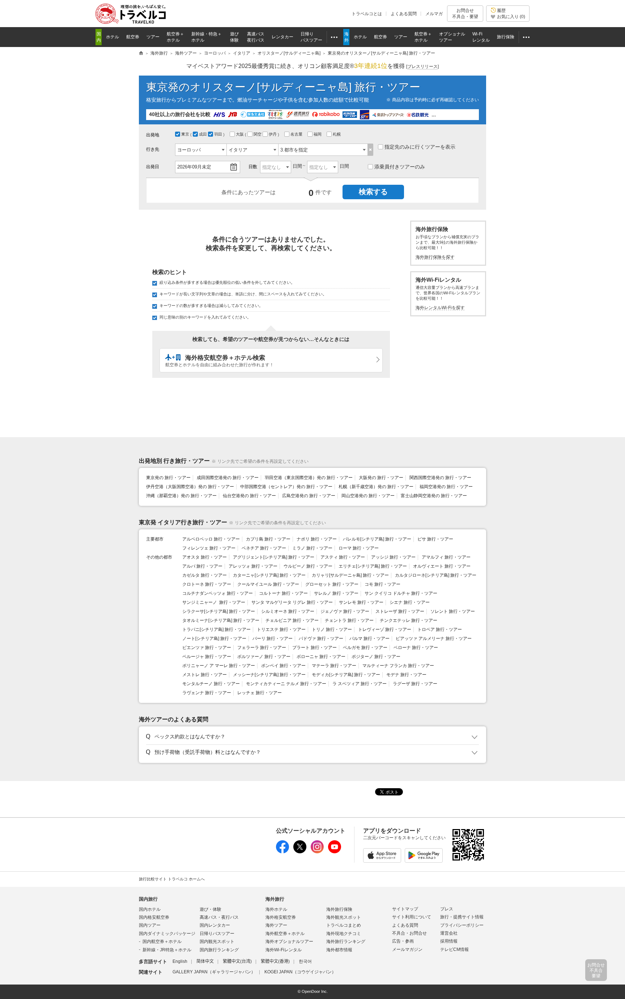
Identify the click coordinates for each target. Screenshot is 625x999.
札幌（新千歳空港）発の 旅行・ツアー (376, 486)
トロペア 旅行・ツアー (439, 629)
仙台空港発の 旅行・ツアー (249, 495)
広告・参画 (403, 941)
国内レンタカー (215, 925)
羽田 (218, 134)
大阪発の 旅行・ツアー (381, 477)
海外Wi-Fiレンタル (283, 949)
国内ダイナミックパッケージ (167, 933)
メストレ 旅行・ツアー (204, 674)
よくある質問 (404, 14)
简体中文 (205, 961)
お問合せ (465, 13)
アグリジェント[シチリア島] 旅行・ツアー (273, 557)
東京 (185, 134)
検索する (373, 192)
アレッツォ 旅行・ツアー (253, 566)
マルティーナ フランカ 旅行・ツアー (398, 665)
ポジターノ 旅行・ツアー (376, 656)
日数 (252, 166)
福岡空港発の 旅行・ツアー (446, 486)
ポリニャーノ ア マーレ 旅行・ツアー (218, 665)
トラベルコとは (367, 14)
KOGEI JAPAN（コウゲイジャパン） (300, 971)
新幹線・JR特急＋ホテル (167, 949)
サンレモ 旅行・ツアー (361, 602)
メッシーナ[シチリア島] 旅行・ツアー (269, 674)
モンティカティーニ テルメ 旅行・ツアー (286, 683)
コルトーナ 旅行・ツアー (283, 593)
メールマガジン (407, 949)
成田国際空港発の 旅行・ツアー (228, 477)
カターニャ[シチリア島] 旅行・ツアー (269, 575)
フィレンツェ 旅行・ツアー (208, 548)
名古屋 (296, 134)
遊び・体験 (210, 909)
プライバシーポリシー (462, 925)
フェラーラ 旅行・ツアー (261, 647)
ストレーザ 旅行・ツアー (399, 611)
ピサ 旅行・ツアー (435, 539)
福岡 (318, 134)
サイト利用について (411, 916)
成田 (203, 134)
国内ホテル (150, 909)
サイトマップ (405, 909)
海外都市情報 (339, 949)
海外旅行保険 (339, 909)
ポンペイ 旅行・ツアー (283, 665)
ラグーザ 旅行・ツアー (415, 683)
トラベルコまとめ (343, 925)
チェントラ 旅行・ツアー (349, 620)
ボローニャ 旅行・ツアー (321, 656)
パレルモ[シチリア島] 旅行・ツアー (377, 539)
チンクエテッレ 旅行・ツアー (408, 620)
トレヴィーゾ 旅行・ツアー (384, 629)
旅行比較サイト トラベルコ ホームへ (172, 879)
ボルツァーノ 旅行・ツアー (263, 656)
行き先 (152, 149)
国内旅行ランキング (219, 949)
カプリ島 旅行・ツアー (268, 539)
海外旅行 (274, 899)
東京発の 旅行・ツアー (168, 477)
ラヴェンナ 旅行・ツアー (206, 692)
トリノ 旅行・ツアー (332, 629)
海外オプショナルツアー (289, 941)
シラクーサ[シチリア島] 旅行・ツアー (218, 611)
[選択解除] (370, 150)
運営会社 (449, 933)
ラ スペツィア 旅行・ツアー (359, 683)
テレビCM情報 (454, 949)
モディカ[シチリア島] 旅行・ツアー (346, 674)
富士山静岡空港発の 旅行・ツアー (434, 495)
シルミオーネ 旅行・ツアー (287, 611)
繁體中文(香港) (275, 961)
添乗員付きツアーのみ (399, 167)
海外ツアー (276, 925)
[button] (311, 737)
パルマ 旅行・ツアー (369, 638)
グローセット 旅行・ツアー (331, 584)
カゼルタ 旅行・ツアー (204, 575)
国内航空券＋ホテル (162, 941)
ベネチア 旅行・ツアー (264, 548)
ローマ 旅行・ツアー (359, 548)
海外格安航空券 (280, 917)
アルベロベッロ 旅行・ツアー (211, 539)
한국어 (305, 961)
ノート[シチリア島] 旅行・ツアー (214, 638)
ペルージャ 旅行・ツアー (206, 656)
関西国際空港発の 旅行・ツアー (440, 477)
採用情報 (449, 941)
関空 (258, 134)
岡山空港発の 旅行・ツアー (368, 495)
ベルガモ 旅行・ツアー (365, 647)
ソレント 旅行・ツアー (452, 611)
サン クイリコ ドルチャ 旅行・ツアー (401, 593)
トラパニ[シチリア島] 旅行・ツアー (216, 629)
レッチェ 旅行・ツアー (259, 692)
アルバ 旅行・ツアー (202, 566)
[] (422, 66)
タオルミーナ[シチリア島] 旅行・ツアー (220, 620)
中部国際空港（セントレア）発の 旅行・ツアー (286, 486)
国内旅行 (148, 899)
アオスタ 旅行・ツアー (204, 557)
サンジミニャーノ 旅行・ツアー (213, 602)
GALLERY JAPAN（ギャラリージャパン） (214, 971)
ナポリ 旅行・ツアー (317, 539)
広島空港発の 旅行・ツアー (308, 495)
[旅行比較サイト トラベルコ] (141, 53)
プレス (446, 909)
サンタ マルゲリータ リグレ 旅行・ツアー (292, 602)
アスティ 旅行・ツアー (342, 557)
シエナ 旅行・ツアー (410, 602)
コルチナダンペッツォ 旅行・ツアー (217, 593)
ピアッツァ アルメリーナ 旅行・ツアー (434, 638)
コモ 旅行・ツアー (382, 584)
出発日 (152, 166)
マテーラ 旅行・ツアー (334, 665)
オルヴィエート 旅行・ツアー (442, 566)
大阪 (240, 134)
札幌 (337, 134)
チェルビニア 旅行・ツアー (292, 620)
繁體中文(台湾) (237, 961)
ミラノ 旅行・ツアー (312, 548)
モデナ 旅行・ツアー (406, 674)
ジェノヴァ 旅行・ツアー (344, 611)
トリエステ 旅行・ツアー (281, 629)
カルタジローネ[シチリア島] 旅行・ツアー (435, 575)
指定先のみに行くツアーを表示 (419, 147)
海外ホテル (276, 909)
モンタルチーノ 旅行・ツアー (211, 683)
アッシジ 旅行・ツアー (393, 557)
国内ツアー (150, 925)
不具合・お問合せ (409, 933)
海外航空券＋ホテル (285, 933)
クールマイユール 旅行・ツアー (268, 584)
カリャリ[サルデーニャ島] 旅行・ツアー (350, 575)
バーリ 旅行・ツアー (272, 638)
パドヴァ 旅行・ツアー (321, 638)
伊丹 (273, 134)
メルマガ (434, 14)
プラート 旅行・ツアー (314, 647)
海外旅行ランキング (345, 941)
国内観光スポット (217, 941)
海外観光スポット (343, 917)
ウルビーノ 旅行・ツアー (308, 566)
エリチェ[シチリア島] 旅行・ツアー (373, 566)
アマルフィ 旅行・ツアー (446, 557)
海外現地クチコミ (343, 933)
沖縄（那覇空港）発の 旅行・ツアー (181, 495)
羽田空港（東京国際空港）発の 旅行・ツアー (309, 477)
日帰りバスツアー (217, 933)
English (180, 961)
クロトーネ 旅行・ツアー (206, 584)
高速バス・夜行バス (219, 917)
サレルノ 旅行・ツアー (336, 593)
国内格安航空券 (154, 917)
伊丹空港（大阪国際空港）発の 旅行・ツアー (190, 486)
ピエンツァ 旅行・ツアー (206, 647)
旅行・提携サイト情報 (462, 916)
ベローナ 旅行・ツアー (416, 647)
